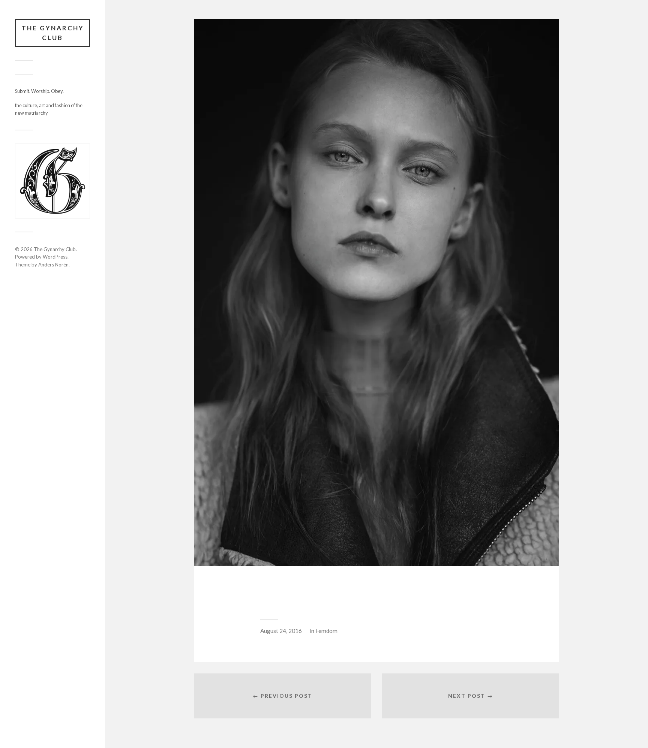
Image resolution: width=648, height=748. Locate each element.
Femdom (326, 630)
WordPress (55, 257)
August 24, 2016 (281, 630)
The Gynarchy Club (52, 33)
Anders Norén (53, 265)
